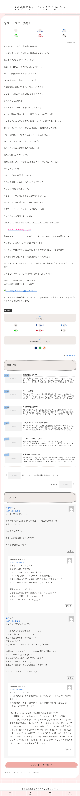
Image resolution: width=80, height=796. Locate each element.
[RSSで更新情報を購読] (44, 348)
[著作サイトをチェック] (36, 348)
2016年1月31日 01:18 (17, 562)
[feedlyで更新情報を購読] (40, 348)
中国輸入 (8, 310)
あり (7, 618)
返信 (71, 551)
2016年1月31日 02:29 (17, 689)
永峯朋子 (9, 508)
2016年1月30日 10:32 (13, 511)
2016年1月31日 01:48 (13, 621)
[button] (64, 35)
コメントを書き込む (41, 764)
